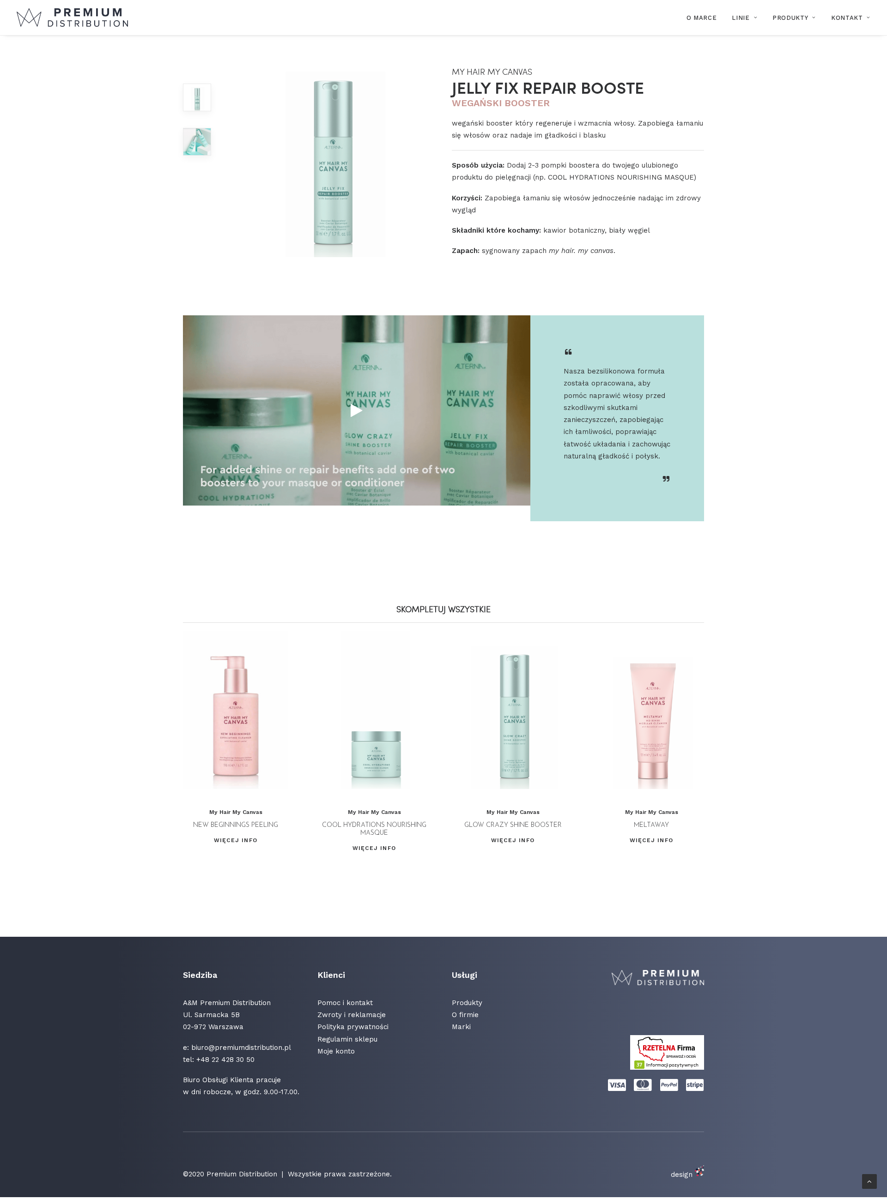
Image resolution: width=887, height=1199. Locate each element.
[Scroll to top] (869, 1181)
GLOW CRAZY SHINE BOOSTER (513, 825)
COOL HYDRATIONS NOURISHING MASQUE (374, 829)
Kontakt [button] (847, 17)
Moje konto (336, 1051)
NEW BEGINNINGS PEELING (235, 825)
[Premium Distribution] (72, 17)
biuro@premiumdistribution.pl (241, 1047)
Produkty (790, 17)
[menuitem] (705, 17)
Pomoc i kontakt (345, 1003)
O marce (702, 17)
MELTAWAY (651, 825)
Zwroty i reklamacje (351, 1015)
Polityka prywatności (353, 1027)
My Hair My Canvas (235, 812)
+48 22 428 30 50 (225, 1059)
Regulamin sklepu (347, 1039)
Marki (461, 1027)
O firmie (465, 1015)
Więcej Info (235, 840)
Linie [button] (740, 17)
